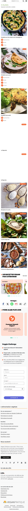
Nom (5, 375)
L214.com (10, 478)
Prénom (6, 369)
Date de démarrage (9, 386)
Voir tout (25, 275)
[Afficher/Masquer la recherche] (23, 1)
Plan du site (12, 505)
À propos (7, 505)
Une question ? (20, 505)
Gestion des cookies (14, 509)
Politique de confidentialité (18, 506)
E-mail (6, 381)
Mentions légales (7, 506)
